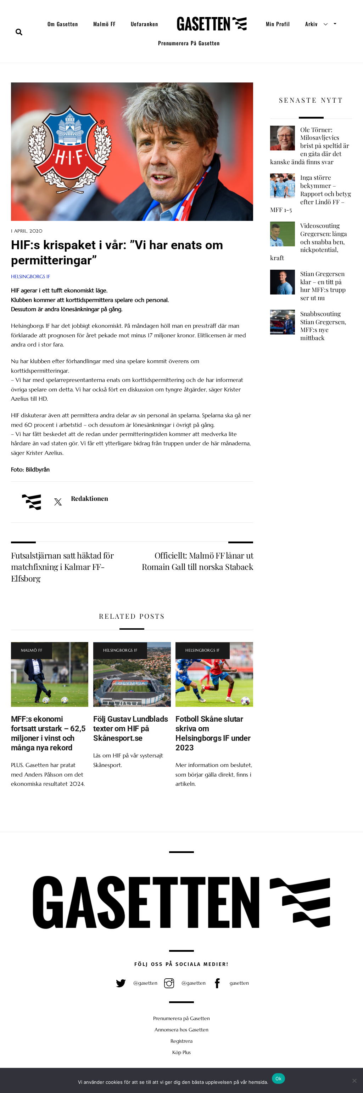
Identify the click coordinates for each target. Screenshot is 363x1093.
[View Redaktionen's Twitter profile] (58, 502)
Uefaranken (144, 24)
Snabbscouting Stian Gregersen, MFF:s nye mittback (323, 326)
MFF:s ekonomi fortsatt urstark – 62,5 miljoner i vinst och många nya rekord (48, 733)
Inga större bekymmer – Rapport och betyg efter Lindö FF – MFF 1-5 (310, 193)
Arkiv (311, 24)
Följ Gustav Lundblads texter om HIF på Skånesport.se (130, 728)
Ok (278, 1078)
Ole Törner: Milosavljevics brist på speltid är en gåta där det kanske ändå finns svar (309, 146)
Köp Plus (181, 1052)
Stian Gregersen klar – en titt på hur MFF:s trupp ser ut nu (323, 286)
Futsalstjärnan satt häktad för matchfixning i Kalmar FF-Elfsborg (62, 567)
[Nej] (354, 1080)
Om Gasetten (63, 24)
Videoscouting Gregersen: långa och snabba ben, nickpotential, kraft (308, 242)
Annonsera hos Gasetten (181, 1029)
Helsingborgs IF (30, 276)
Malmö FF (104, 24)
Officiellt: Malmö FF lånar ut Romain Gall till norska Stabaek (197, 561)
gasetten (238, 983)
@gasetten (144, 983)
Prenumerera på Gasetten (189, 43)
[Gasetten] (212, 23)
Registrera (181, 1041)
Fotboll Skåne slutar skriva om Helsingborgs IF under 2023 (212, 733)
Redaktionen (89, 498)
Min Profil (278, 24)
